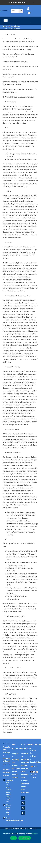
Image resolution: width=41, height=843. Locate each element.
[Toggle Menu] (6, 20)
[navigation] (20, 2)
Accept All (25, 838)
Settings (34, 833)
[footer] (4, 11)
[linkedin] (23, 813)
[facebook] (23, 798)
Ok (14, 838)
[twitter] (23, 803)
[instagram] (23, 808)
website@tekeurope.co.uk (14, 820)
